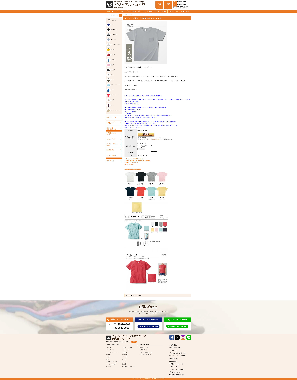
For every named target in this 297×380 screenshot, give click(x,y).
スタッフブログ (111, 139)
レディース (125, 354)
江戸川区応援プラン (145, 354)
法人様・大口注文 (145, 347)
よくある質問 (162, 11)
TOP (124, 14)
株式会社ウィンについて (111, 133)
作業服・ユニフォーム (128, 366)
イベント (108, 366)
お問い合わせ (185, 11)
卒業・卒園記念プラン (146, 352)
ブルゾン (124, 352)
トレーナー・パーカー (112, 352)
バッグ (124, 359)
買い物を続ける (129, 164)
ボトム (108, 359)
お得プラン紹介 (174, 11)
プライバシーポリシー (175, 372)
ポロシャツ (125, 350)
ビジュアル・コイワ (130, 4)
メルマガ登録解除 (111, 155)
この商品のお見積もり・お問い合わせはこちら (138, 160)
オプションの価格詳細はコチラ (134, 158)
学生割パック (143, 350)
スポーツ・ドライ (127, 347)
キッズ (108, 357)
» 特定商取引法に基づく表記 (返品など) (133, 169)
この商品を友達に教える (131, 162)
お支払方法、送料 (111, 117)
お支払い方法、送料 (175, 347)
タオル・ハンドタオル (112, 361)
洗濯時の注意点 (173, 358)
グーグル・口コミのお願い (112, 144)
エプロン (124, 361)
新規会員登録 (110, 150)
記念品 (124, 364)
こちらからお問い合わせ (154, 139)
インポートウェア (111, 364)
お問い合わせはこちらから (148, 326)
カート (168, 7)
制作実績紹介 (151, 11)
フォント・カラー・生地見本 (111, 123)
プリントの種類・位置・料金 (135, 11)
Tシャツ (129, 14)
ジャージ (108, 354)
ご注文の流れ (119, 11)
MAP (134, 342)
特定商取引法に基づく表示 (176, 374)
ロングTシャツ (110, 350)
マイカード (159, 7)
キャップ (124, 357)
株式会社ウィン (128, 337)
